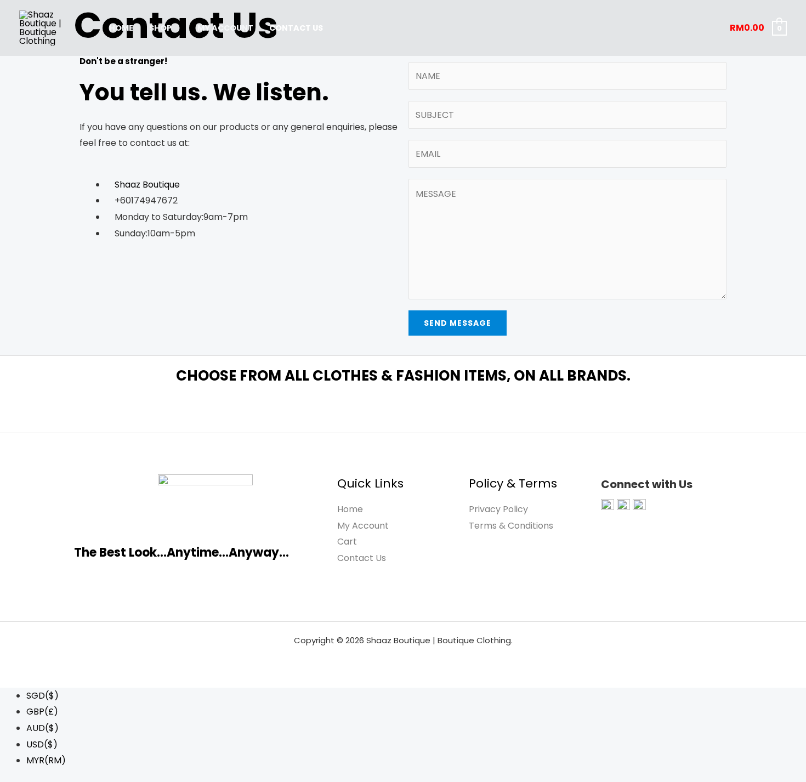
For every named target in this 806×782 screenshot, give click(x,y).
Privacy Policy (498, 509)
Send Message (457, 323)
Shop (160, 27)
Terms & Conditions (511, 525)
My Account (225, 27)
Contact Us (296, 27)
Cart (347, 541)
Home (121, 27)
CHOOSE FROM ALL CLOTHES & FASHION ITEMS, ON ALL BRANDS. (403, 376)
